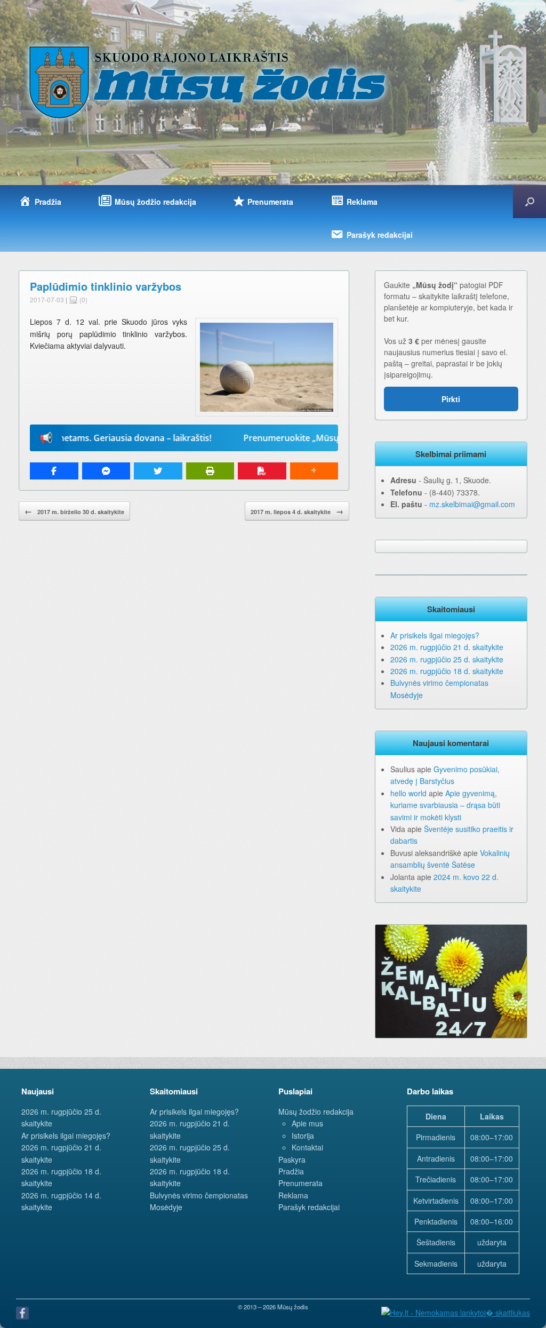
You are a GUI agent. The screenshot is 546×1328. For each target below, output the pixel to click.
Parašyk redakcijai (309, 1207)
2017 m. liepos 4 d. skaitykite (297, 511)
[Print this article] (210, 470)
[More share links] (314, 470)
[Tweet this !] (158, 470)
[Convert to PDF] (262, 470)
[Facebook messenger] (106, 470)
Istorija (303, 1135)
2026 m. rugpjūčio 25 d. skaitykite (446, 659)
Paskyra (292, 1159)
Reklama (293, 1195)
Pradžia (291, 1171)
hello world (408, 793)
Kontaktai (307, 1147)
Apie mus (307, 1123)
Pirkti (450, 399)
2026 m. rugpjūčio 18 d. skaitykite (446, 671)
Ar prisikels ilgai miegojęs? (434, 635)
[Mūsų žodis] (208, 81)
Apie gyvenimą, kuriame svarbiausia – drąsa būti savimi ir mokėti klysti (445, 805)
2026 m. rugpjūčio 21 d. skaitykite (446, 647)
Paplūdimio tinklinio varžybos (105, 286)
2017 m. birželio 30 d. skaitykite (74, 511)
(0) (82, 299)
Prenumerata (300, 1183)
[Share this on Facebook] (54, 470)
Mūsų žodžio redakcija (316, 1111)
